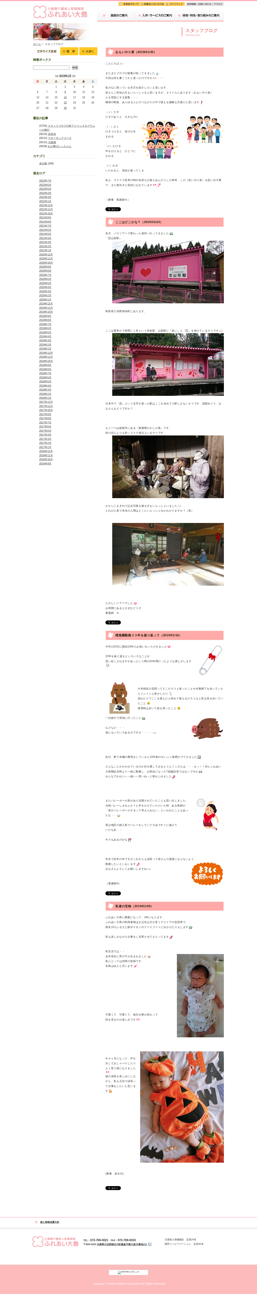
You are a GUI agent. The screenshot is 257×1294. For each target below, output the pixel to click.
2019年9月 (45, 316)
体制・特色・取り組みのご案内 (199, 9)
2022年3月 (45, 197)
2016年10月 (46, 459)
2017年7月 (45, 422)
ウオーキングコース (59, 138)
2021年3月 (45, 242)
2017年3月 (45, 438)
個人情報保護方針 (49, 1222)
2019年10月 (46, 311)
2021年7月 (45, 225)
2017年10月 (46, 410)
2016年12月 (46, 451)
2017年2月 (45, 442)
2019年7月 (45, 324)
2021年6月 (45, 229)
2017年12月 (46, 401)
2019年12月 (46, 303)
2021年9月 (45, 217)
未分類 (43, 163)
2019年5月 (45, 332)
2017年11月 (46, 406)
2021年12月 (46, 205)
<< (56, 75)
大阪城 (52, 142)
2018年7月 (45, 373)
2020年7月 (45, 274)
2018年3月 (45, 389)
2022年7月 (45, 180)
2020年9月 (45, 266)
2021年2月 (45, 246)
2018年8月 (45, 369)
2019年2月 (45, 344)
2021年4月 (45, 238)
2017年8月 (45, 418)
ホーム (37, 44)
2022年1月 (45, 201)
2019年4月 (45, 336)
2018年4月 (45, 385)
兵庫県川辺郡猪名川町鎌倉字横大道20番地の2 (122, 1244)
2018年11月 (46, 356)
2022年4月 (45, 193)
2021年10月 (46, 213)
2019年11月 (46, 307)
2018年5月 (45, 381)
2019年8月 (45, 320)
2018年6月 (45, 377)
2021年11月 (46, 209)
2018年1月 (45, 397)
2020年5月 (45, 283)
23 (65, 102)
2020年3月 (45, 291)
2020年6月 (45, 279)
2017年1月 (45, 447)
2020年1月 (45, 299)
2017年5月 (45, 430)
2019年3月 (45, 340)
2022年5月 (45, 188)
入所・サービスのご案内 (155, 9)
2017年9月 (45, 414)
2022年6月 (45, 184)
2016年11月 (46, 455)
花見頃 (52, 134)
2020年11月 (46, 258)
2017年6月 (45, 426)
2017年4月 (45, 434)
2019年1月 (65, 75)
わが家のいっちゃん (59, 146)
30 (65, 108)
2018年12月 (46, 352)
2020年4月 (45, 287)
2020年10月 (46, 262)
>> (73, 75)
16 (65, 97)
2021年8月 (45, 221)
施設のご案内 (116, 9)
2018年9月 (45, 365)
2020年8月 (45, 270)
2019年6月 (45, 328)
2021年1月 (45, 250)
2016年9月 (45, 463)
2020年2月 (45, 295)
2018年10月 (46, 361)
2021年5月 (45, 233)
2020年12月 (46, 254)
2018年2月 (45, 393)
